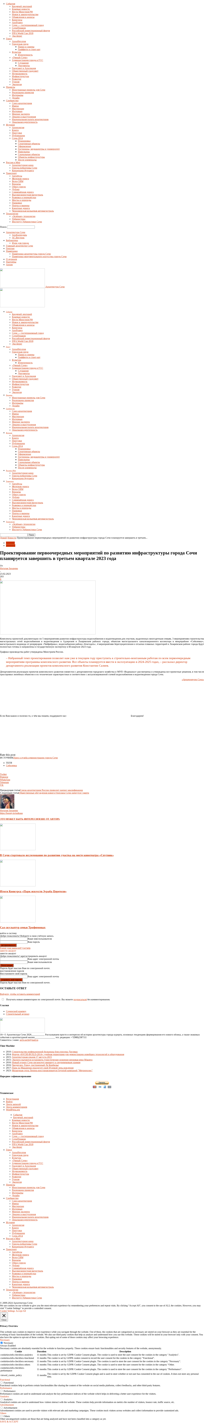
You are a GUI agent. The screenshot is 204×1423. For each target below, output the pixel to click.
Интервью (17, 111)
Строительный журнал (17, 1014)
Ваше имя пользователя (40, 939)
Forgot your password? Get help (15, 948)
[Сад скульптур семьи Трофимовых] (18, 921)
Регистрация (12, 1099)
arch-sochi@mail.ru (29, 1040)
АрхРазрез (17, 22)
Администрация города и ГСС (27, 60)
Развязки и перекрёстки (24, 197)
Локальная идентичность (24, 122)
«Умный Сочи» (20, 57)
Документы (24, 65)
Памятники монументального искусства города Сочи (39, 256)
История (10, 125)
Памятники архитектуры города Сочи (31, 254)
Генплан (10, 248)
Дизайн (16, 98)
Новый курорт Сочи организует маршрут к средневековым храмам (46, 1062)
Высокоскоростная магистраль (27, 194)
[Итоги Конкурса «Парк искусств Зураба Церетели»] (18, 885)
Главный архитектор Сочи (19, 245)
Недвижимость (19, 73)
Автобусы (17, 176)
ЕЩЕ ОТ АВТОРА (49, 819)
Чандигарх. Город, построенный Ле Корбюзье (35, 1065)
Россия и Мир (13, 162)
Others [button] (3, 1413)
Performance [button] (6, 1388)
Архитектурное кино (22, 165)
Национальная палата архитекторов (30, 119)
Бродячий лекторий (22, 6)
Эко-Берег (17, 36)
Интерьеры (17, 95)
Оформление (24, 146)
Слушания (23, 63)
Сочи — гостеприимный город (28, 25)
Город (9, 38)
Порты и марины (20, 205)
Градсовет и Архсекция (24, 68)
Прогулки (17, 133)
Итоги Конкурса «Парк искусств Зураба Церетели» (33, 891)
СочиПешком (19, 28)
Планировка (24, 141)
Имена (15, 106)
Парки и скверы (26, 46)
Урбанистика (18, 219)
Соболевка (11, 765)
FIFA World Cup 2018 (22, 33)
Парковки (17, 203)
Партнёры (11, 262)
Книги (15, 130)
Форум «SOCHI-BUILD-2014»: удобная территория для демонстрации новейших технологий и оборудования (68, 1054)
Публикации (18, 135)
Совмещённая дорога (23, 192)
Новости (11, 537)
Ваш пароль (34, 942)
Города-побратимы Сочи (24, 168)
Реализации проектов (23, 92)
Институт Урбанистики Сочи (27, 221)
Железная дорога (20, 178)
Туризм (15, 81)
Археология (18, 127)
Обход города (19, 186)
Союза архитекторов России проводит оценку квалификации (51, 790)
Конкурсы (17, 20)
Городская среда (20, 44)
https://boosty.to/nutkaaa (11, 813)
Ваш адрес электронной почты (43, 959)
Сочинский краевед (16, 1011)
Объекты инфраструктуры (31, 157)
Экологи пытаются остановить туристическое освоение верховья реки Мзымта (52, 1059)
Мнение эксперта (21, 114)
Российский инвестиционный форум (31, 30)
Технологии (12, 213)
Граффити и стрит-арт (29, 49)
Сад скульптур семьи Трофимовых (23, 927)
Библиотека (12, 240)
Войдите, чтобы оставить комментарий (20, 994)
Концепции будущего (23, 170)
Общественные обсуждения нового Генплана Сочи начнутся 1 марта (54, 793)
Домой (3, 537)
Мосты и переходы (21, 200)
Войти (9, 1101)
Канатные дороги (21, 208)
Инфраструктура (20, 76)
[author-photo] (7, 808)
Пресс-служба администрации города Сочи (35, 757)
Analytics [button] (4, 1396)
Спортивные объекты (29, 143)
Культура (16, 52)
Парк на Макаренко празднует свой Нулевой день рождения (42, 1068)
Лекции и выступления (24, 116)
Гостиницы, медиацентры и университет (39, 149)
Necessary (8, 1343)
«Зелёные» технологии (23, 216)
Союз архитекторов (22, 103)
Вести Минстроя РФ (22, 11)
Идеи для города (20, 243)
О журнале (11, 259)
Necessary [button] (5, 1340)
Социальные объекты (29, 154)
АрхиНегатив (19, 41)
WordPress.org (13, 1109)
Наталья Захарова (9, 568)
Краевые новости (21, 9)
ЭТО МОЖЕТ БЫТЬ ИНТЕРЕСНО (19, 819)
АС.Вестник (18, 237)
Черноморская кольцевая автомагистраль (33, 211)
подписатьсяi (80, 999)
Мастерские (18, 108)
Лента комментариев (16, 1107)
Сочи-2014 (17, 138)
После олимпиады (27, 159)
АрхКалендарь (19, 235)
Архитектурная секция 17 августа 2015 (32, 1057)
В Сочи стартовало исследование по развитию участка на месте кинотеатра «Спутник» (57, 855)
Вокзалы (16, 184)
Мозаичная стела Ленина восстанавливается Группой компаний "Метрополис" (52, 1070)
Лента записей (13, 1104)
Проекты (10, 87)
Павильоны (24, 151)
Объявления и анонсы (23, 17)
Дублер (15, 189)
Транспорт (11, 173)
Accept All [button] (21, 1311)
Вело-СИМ (17, 181)
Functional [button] (5, 1379)
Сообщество (12, 100)
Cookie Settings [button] (7, 1311)
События (10, 3)
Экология (17, 84)
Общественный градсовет (25, 71)
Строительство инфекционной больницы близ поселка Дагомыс (45, 1051)
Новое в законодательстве (25, 14)
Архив (9, 264)
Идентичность (25, 55)
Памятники (12, 251)
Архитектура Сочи (15, 232)
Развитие (16, 79)
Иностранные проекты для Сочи (28, 90)
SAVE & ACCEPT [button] (9, 1421)
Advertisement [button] (7, 1405)
